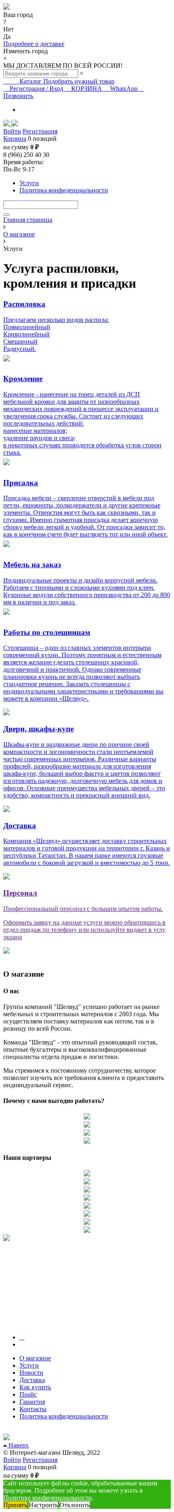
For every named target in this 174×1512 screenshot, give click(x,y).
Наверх (18, 1445)
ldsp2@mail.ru (22, 1429)
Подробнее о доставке (33, 43)
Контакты (33, 1408)
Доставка (32, 1379)
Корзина (14, 138)
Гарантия (32, 1401)
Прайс (28, 1394)
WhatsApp (123, 88)
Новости (31, 1372)
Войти (12, 131)
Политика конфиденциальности (63, 1416)
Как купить (35, 1387)
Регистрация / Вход (36, 88)
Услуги (29, 1365)
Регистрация (40, 131)
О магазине (35, 1358)
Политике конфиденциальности (47, 1497)
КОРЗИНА (87, 88)
